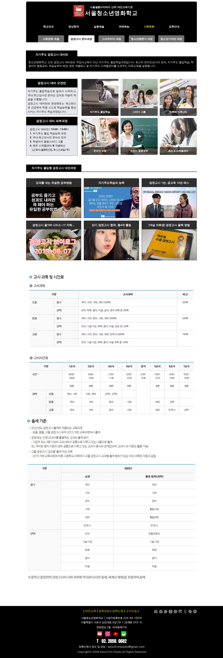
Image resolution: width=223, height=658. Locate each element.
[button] (81, 38)
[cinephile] (156, 611)
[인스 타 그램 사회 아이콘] (107, 633)
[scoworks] (185, 611)
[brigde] (190, 611)
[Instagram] (175, 611)
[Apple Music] (170, 611)
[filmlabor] (180, 611)
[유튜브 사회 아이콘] (99, 633)
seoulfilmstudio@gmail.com (126, 646)
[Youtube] (115, 633)
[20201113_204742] (123, 633)
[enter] (165, 611)
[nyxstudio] (161, 611)
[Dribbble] (195, 611)
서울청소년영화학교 (92, 618)
